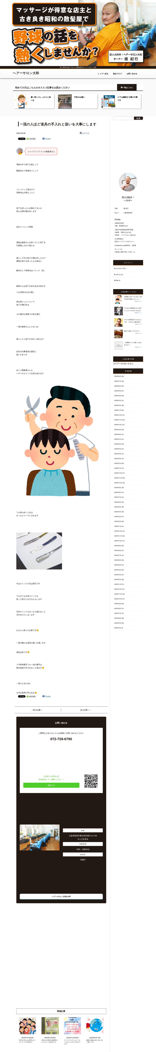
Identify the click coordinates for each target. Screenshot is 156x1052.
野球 (116, 280)
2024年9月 (117, 487)
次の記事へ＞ (85, 710)
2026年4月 (117, 396)
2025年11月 (118, 420)
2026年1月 (117, 410)
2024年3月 (117, 516)
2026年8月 (117, 376)
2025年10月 (118, 424)
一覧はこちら (128, 87)
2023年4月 (117, 570)
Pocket (48, 138)
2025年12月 (118, 415)
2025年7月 (117, 439)
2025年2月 (117, 463)
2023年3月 (117, 575)
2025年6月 (117, 444)
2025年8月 (117, 434)
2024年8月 (117, 492)
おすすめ (85, 133)
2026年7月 (117, 381)
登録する (51, 785)
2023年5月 (117, 565)
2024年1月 (117, 526)
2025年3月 (117, 458)
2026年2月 (117, 405)
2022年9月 (117, 603)
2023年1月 (117, 584)
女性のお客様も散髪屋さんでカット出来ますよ (49, 1041)
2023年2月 (117, 579)
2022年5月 (117, 623)
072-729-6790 (61, 738)
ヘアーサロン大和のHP (61, 896)
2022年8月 (117, 608)
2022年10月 (118, 599)
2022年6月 (117, 618)
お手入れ (118, 274)
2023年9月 (117, 546)
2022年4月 (117, 628)
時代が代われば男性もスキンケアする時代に (27, 1041)
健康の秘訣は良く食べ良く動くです (94, 1041)
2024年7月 (117, 497)
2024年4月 (117, 512)
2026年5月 (117, 391)
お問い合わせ (132, 73)
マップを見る (82, 838)
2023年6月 (117, 560)
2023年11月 (118, 536)
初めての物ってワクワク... (132, 331)
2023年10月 (118, 541)
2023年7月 (117, 555)
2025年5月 (117, 449)
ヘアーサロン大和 (26, 72)
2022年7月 (117, 613)
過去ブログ (117, 73)
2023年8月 (117, 550)
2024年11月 (118, 478)
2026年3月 (117, 400)
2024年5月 (117, 507)
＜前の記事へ (36, 710)
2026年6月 (117, 386)
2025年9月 (117, 429)
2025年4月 (117, 454)
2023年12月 (118, 531)
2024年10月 (118, 483)
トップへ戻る (103, 73)
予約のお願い (79, 97)
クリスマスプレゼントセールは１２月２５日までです (72, 1042)
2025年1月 (117, 468)
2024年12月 (118, 473)
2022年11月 (118, 594)
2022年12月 (118, 589)
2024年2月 (117, 521)
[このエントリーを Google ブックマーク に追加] (43, 138)
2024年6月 (117, 502)
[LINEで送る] (31, 138)
